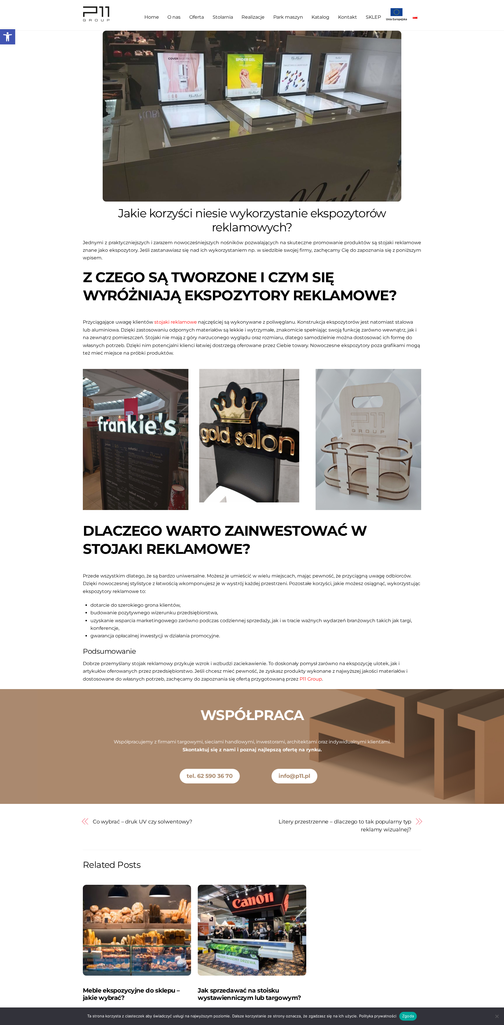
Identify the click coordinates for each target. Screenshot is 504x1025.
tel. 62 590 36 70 (210, 775)
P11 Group (311, 679)
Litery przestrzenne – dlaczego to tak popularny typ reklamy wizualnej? (345, 825)
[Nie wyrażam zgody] (497, 1016)
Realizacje (253, 17)
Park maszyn (288, 17)
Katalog (320, 17)
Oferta (196, 17)
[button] (7, 36)
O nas (174, 17)
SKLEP (373, 17)
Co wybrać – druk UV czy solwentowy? (142, 821)
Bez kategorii (97, 982)
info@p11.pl (294, 775)
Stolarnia (223, 17)
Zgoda (408, 1016)
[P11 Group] (96, 19)
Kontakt (347, 17)
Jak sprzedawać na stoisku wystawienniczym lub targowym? (249, 994)
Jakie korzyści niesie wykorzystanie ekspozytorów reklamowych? (252, 220)
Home (151, 17)
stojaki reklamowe (175, 322)
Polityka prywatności (377, 1016)
